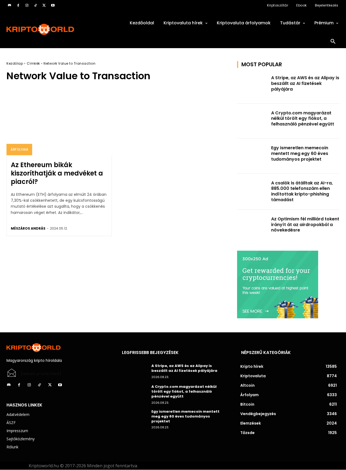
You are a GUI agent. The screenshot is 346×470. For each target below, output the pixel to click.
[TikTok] (35, 5)
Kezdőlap (14, 63)
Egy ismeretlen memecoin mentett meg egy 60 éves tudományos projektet (299, 153)
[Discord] (9, 5)
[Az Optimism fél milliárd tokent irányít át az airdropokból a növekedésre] (252, 227)
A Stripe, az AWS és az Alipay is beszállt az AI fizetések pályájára (305, 83)
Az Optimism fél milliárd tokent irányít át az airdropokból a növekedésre (305, 224)
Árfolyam (19, 149)
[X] (44, 5)
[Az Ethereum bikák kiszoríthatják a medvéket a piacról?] (59, 123)
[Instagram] (27, 5)
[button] (333, 41)
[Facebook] (18, 5)
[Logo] (57, 29)
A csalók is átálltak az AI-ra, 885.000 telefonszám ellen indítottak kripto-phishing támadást (302, 191)
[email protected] (41, 373)
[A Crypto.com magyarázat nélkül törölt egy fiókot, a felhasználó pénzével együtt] (252, 121)
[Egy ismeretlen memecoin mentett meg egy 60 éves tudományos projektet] (252, 156)
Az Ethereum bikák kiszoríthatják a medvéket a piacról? (57, 173)
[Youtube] (53, 5)
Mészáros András (28, 228)
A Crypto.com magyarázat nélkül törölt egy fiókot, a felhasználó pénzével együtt (302, 118)
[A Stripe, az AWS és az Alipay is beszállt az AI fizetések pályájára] (252, 86)
